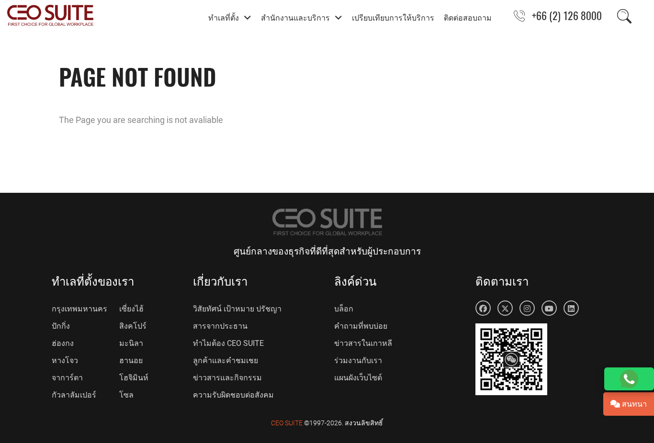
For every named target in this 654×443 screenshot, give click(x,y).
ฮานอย (131, 360)
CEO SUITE (287, 423)
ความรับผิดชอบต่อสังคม (233, 394)
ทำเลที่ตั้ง (223, 17)
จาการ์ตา (67, 377)
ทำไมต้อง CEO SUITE (228, 343)
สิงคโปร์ (133, 326)
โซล (126, 394)
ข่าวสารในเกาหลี (363, 343)
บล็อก (343, 308)
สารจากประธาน (220, 326)
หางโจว (65, 360)
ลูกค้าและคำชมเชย (225, 360)
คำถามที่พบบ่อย (360, 326)
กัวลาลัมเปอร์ (74, 394)
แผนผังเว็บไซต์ (358, 377)
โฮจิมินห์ (133, 377)
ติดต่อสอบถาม (468, 17)
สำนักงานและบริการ (295, 17)
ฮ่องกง (63, 343)
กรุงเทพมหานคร (79, 308)
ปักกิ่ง (61, 326)
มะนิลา (131, 343)
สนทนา (633, 404)
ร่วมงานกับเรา (358, 360)
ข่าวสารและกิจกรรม (227, 377)
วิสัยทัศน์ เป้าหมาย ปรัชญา (237, 308)
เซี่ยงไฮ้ (131, 308)
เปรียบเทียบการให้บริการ (393, 17)
